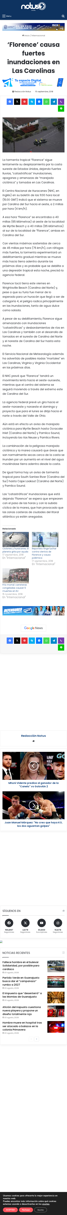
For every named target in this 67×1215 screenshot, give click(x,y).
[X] (17, 102)
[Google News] (33, 628)
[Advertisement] (33, 691)
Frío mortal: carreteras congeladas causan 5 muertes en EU (14, 588)
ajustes (45, 1204)
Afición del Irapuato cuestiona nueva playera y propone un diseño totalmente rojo (21, 1010)
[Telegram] (54, 102)
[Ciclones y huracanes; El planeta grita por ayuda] (15, 539)
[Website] (33, 741)
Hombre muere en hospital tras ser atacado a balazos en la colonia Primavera (22, 1026)
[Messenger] (39, 102)
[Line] (61, 108)
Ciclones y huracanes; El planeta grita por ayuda (15, 550)
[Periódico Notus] (33, 6)
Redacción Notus (22, 91)
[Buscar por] (63, 16)
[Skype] (32, 102)
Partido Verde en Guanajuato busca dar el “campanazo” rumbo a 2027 (20, 981)
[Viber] (61, 102)
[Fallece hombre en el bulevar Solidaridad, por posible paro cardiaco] (56, 966)
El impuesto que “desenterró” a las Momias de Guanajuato (22, 995)
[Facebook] (10, 102)
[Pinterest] (24, 102)
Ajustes (40, 1210)
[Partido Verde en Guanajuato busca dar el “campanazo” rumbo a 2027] (56, 982)
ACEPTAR (10, 1210)
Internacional (38, 35)
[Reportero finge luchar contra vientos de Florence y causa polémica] (45, 539)
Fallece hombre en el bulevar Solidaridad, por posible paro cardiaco (20, 965)
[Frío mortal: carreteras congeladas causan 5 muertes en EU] (15, 575)
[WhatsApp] (46, 102)
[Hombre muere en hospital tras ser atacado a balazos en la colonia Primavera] (56, 1027)
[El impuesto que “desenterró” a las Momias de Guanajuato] (56, 997)
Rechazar (26, 1210)
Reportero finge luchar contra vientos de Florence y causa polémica (44, 553)
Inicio (27, 35)
